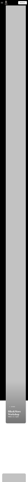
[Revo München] (6, 3)
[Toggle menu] (2, 3)
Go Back (13, 406)
